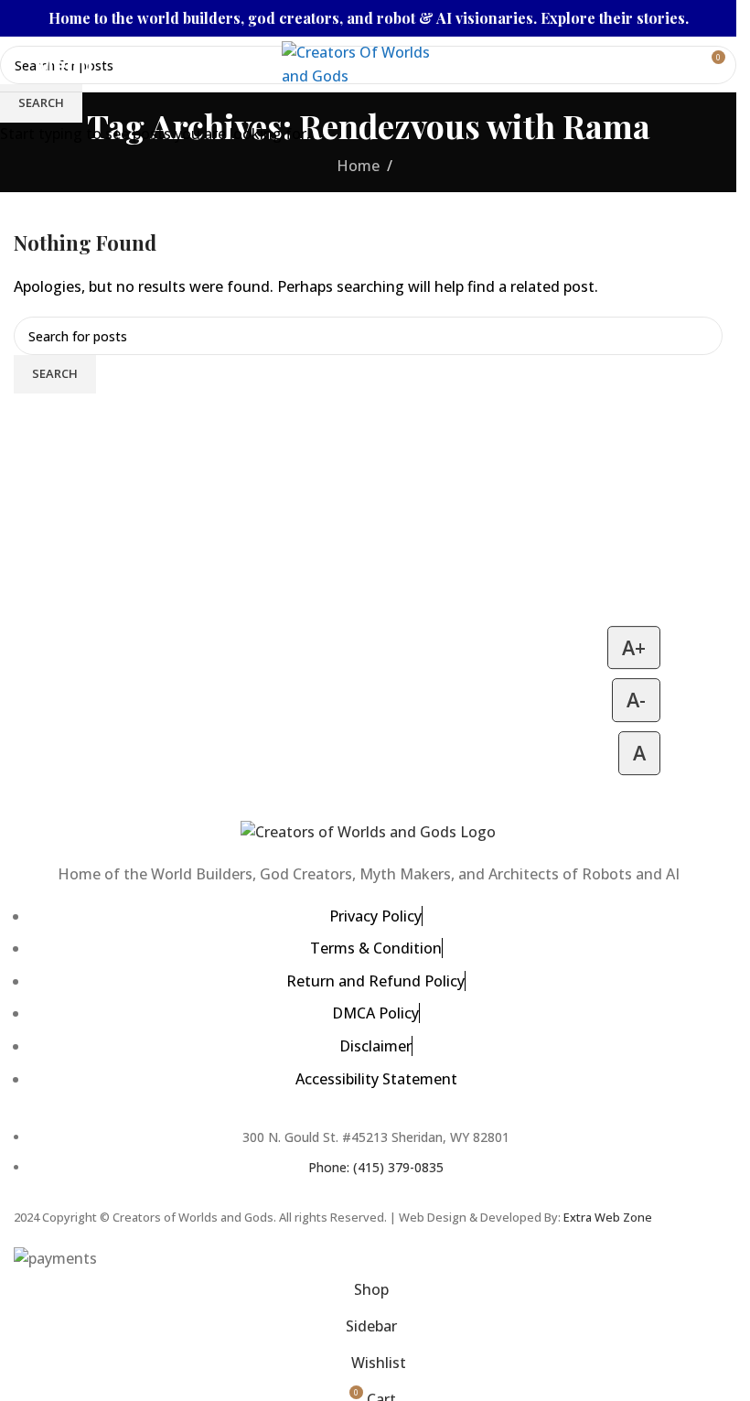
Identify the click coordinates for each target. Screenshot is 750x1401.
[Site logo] (368, 62)
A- (636, 700)
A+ (634, 647)
